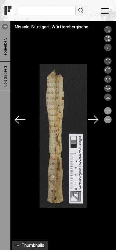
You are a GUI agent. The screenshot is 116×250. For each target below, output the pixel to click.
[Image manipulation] (108, 90)
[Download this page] (108, 99)
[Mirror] (108, 81)
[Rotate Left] (108, 63)
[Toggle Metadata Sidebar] (4, 27)
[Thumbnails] (108, 40)
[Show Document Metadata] (108, 49)
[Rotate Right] (108, 72)
